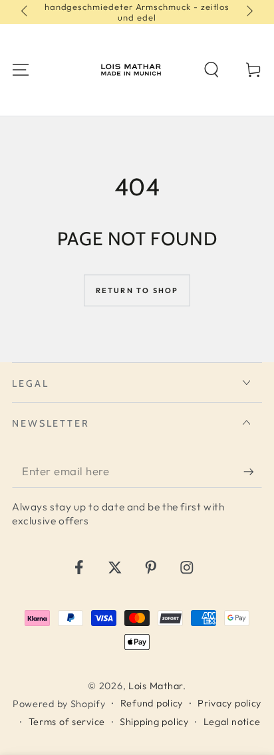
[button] (211, 70)
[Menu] (20, 70)
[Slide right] (248, 12)
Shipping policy (154, 722)
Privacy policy (229, 703)
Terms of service (67, 722)
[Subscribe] (252, 471)
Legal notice (232, 722)
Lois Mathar (155, 686)
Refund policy (151, 703)
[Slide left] (25, 12)
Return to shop (137, 290)
